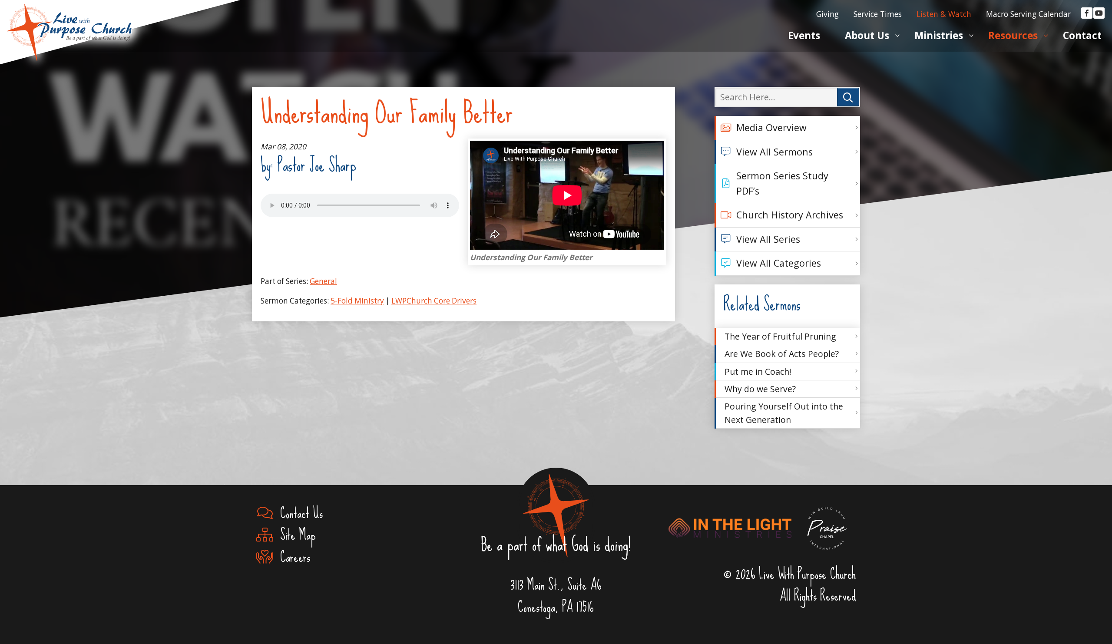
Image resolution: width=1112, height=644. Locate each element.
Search (848, 97)
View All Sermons (774, 151)
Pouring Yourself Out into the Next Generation (784, 413)
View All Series (768, 239)
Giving (827, 14)
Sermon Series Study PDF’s (782, 183)
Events (804, 35)
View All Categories (778, 263)
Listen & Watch (944, 14)
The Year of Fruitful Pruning (780, 336)
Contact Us (298, 513)
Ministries (938, 35)
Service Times (878, 14)
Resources (1013, 35)
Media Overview (771, 127)
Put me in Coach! (758, 371)
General (323, 281)
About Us (867, 35)
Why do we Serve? (760, 389)
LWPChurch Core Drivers (434, 301)
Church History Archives (789, 214)
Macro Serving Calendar (1028, 14)
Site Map (294, 535)
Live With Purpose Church (69, 21)
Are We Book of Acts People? (782, 354)
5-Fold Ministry (357, 301)
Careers (291, 557)
